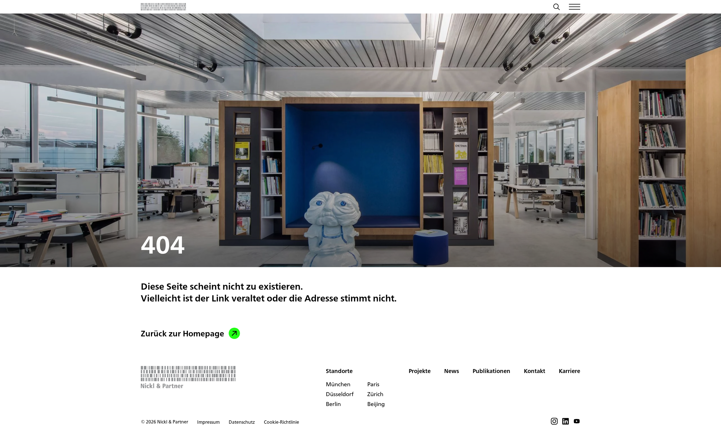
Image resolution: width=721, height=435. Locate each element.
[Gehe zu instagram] (554, 423)
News (451, 371)
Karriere (569, 371)
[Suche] (556, 7)
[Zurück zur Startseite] (163, 6)
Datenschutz (242, 422)
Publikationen (491, 371)
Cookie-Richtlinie (281, 422)
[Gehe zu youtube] (576, 423)
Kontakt (534, 371)
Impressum (208, 422)
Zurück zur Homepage (182, 333)
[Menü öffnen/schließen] (574, 7)
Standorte (339, 371)
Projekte (420, 371)
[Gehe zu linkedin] (565, 423)
